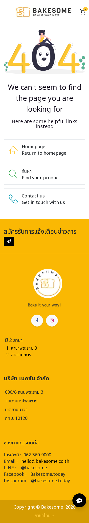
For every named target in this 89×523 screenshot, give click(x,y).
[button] (9, 241)
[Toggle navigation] (6, 12)
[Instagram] (52, 321)
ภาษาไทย (42, 516)
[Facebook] (37, 321)
